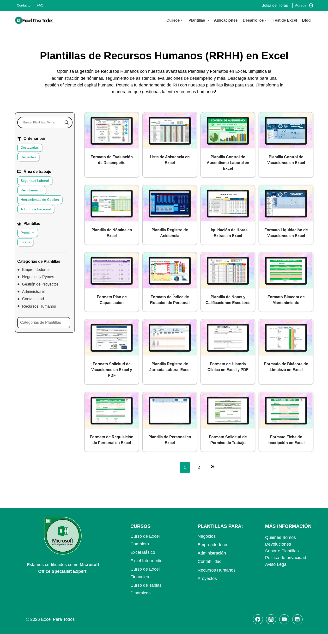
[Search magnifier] (66, 122)
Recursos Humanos (217, 570)
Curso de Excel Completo (145, 540)
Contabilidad (210, 561)
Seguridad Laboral (35, 181)
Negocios (207, 536)
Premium (27, 233)
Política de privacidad (285, 557)
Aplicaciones (226, 20)
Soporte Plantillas (282, 551)
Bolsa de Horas (274, 5)
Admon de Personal (36, 209)
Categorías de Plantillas (40, 322)
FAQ (40, 5)
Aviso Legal (276, 564)
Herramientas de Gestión (40, 199)
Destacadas (30, 147)
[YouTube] (284, 619)
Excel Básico (142, 552)
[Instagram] (271, 619)
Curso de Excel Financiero (145, 573)
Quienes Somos (280, 537)
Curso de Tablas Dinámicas (146, 589)
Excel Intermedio (146, 560)
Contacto (23, 5)
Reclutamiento (32, 190)
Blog (306, 20)
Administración (212, 553)
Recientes (28, 157)
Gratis (25, 242)
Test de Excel (285, 20)
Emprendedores (213, 544)
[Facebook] (258, 619)
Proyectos (207, 578)
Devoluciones (278, 544)
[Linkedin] (297, 619)
